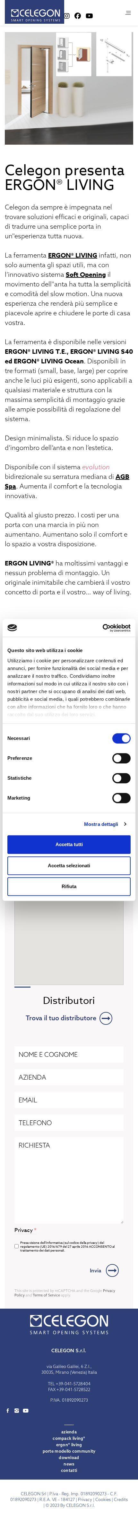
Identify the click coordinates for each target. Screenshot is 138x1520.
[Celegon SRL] (34, 12)
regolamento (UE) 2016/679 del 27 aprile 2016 (54, 1246)
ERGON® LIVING (72, 255)
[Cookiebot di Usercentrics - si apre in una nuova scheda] (102, 628)
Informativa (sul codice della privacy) (72, 1242)
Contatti (69, 1470)
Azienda (69, 1431)
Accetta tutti (69, 844)
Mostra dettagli (101, 824)
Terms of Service (46, 1295)
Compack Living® (69, 1438)
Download (69, 1457)
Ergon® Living (69, 1444)
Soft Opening (86, 274)
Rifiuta (69, 886)
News (69, 1463)
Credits (121, 1499)
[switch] (121, 758)
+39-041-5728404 (73, 1383)
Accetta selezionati (69, 865)
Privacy (85, 1499)
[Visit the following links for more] (8, 1411)
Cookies (103, 1499)
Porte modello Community (69, 1451)
